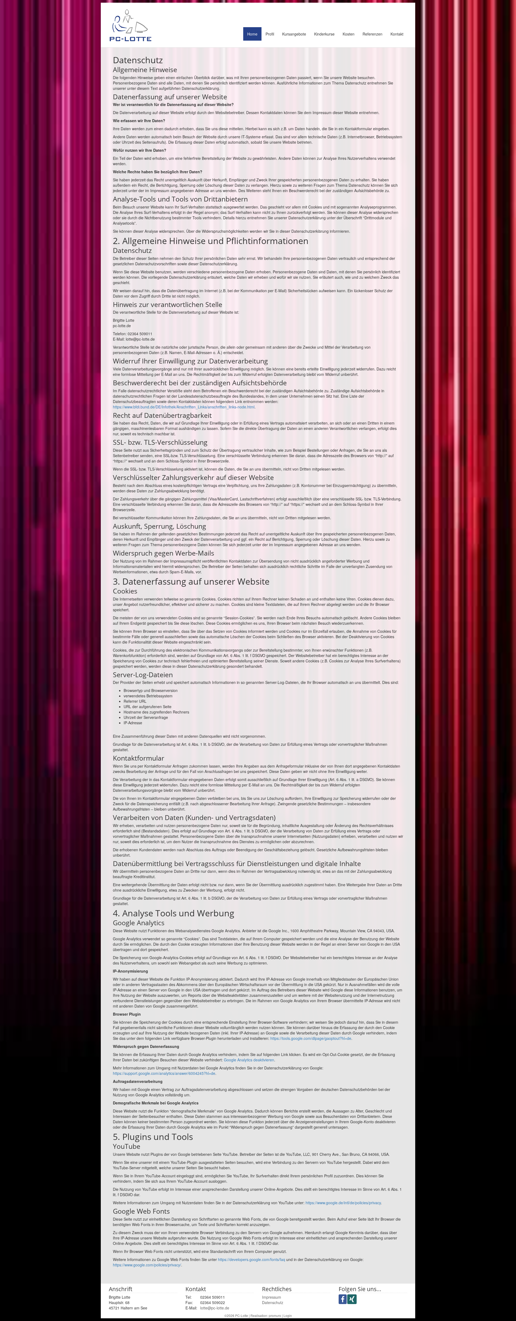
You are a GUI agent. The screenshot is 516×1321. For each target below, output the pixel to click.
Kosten (348, 34)
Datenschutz (272, 1302)
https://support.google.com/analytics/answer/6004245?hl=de (164, 1073)
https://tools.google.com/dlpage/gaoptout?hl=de (310, 1038)
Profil (270, 34)
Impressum (271, 1297)
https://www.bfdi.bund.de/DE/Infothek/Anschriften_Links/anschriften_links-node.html (184, 406)
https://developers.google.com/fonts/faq (251, 1259)
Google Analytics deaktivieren (249, 1059)
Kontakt (396, 34)
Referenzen (372, 34)
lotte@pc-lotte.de (214, 1308)
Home (252, 34)
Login (288, 1315)
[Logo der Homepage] (130, 25)
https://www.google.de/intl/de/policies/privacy (343, 1202)
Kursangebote (294, 34)
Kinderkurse (324, 34)
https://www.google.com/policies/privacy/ (147, 1264)
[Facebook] (343, 1299)
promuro (275, 1315)
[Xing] (352, 1299)
